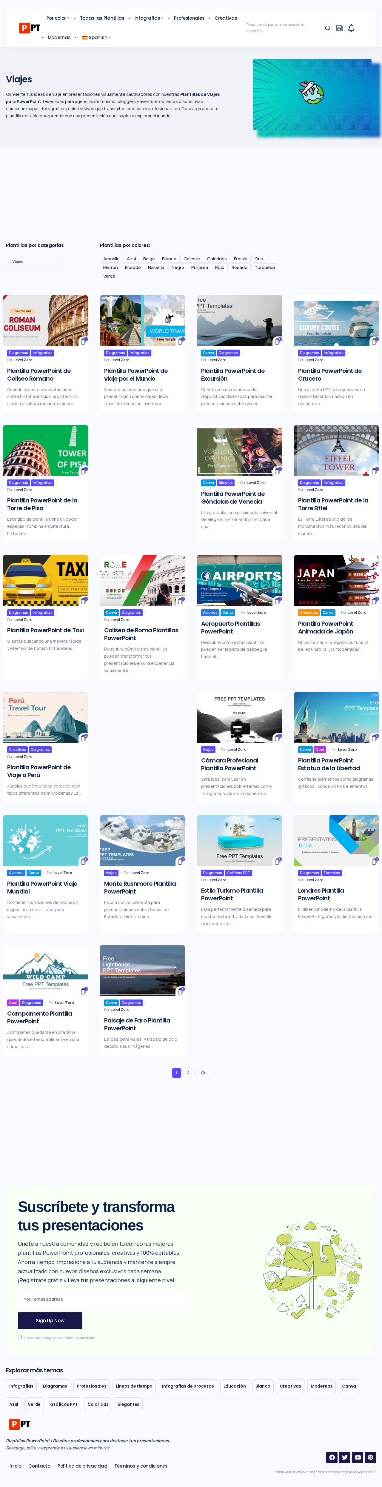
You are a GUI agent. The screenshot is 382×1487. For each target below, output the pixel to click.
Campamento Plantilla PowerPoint (39, 1017)
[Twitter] (344, 1457)
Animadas (309, 612)
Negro (178, 267)
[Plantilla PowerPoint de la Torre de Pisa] (45, 450)
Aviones (210, 612)
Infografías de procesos (188, 1386)
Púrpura (199, 267)
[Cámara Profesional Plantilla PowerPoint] (239, 717)
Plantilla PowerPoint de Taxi (45, 630)
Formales (332, 872)
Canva (208, 352)
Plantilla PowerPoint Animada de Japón (325, 627)
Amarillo (111, 259)
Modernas (321, 1386)
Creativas (17, 749)
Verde (109, 276)
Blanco (169, 259)
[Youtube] (357, 1457)
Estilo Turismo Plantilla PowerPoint (232, 894)
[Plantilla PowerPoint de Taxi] (45, 580)
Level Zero (23, 359)
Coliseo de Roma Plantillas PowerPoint (141, 634)
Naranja (156, 267)
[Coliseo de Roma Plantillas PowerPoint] (142, 580)
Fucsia (240, 259)
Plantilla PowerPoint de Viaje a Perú (39, 771)
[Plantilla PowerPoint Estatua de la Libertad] (336, 717)
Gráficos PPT (238, 872)
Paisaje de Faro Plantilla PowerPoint (137, 1024)
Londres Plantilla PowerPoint (321, 894)
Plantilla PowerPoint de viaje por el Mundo (136, 375)
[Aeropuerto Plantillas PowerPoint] (239, 580)
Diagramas (18, 352)
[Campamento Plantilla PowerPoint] (45, 970)
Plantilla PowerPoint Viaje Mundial (42, 887)
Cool (320, 749)
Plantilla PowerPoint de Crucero (330, 375)
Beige (149, 259)
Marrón (110, 267)
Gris (259, 259)
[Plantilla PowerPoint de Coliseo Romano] (45, 320)
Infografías (43, 352)
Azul (131, 259)
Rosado (239, 267)
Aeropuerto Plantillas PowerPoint (230, 627)
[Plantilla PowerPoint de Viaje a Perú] (45, 717)
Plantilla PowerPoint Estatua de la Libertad (329, 764)
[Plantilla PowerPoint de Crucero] (336, 320)
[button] (328, 28)
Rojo (219, 267)
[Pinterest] (370, 1457)
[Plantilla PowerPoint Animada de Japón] (336, 580)
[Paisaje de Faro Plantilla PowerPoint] (142, 970)
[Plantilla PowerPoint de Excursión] (239, 320)
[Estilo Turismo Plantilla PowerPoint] (239, 840)
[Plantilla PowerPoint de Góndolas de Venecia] (239, 450)
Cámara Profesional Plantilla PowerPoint (229, 764)
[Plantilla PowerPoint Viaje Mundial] (45, 840)
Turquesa (265, 267)
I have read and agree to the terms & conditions (59, 1337)
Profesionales (91, 1386)
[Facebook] (332, 1457)
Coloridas (217, 259)
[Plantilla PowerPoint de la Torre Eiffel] (336, 450)
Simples (226, 482)
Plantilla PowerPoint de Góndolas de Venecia (233, 498)
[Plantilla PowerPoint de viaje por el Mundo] (142, 320)
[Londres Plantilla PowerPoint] (336, 840)
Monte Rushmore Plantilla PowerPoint (139, 887)
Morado (133, 267)
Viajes (208, 749)
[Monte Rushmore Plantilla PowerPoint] (142, 840)
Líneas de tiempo (134, 1386)
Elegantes (128, 1404)
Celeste (192, 259)
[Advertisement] (191, 191)
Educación (235, 1386)
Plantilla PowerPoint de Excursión (233, 375)
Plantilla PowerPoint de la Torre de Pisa (42, 504)
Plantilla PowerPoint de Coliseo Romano (39, 375)
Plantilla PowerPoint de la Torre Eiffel (333, 504)
